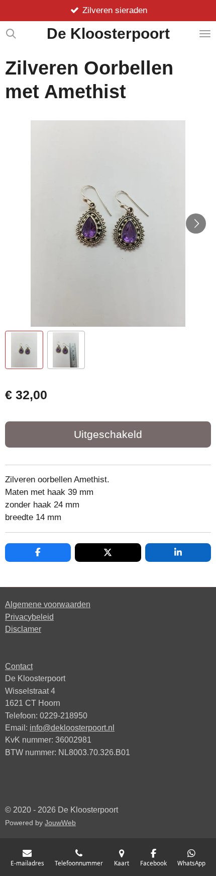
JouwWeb (60, 823)
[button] (24, 350)
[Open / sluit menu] (205, 33)
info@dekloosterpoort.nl (72, 727)
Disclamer (23, 628)
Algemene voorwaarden (47, 604)
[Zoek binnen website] (11, 33)
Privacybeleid (29, 616)
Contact (19, 666)
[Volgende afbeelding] (196, 223)
